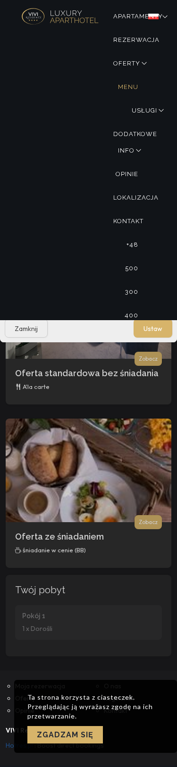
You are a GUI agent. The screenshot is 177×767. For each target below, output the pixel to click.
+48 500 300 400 (131, 249)
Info (126, 150)
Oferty (126, 63)
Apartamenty (138, 16)
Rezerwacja (136, 39)
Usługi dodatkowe (135, 114)
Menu (128, 86)
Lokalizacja (136, 197)
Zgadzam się (65, 734)
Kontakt (128, 221)
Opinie (127, 174)
